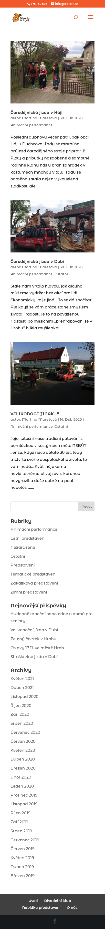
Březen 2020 (23, 768)
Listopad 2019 (24, 804)
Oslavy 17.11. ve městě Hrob (37, 648)
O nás (72, 907)
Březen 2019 (22, 875)
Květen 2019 (22, 857)
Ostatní (61, 274)
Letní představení (27, 538)
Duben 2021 (22, 687)
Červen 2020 (23, 741)
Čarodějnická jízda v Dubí (37, 261)
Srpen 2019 (21, 831)
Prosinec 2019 (24, 795)
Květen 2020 (22, 750)
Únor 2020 (20, 777)
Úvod (33, 901)
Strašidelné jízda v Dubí (34, 656)
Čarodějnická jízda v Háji (36, 112)
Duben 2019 (22, 866)
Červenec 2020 (25, 732)
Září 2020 (19, 714)
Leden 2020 (22, 786)
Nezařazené (22, 547)
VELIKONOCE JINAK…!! (34, 414)
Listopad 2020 (24, 696)
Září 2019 (19, 822)
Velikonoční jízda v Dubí (34, 630)
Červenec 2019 (24, 840)
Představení (22, 565)
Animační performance (31, 125)
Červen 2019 (22, 848)
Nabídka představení (41, 907)
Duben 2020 (22, 759)
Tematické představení (33, 574)
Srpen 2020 (21, 723)
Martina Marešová (39, 118)
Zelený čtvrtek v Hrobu (33, 639)
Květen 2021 (22, 678)
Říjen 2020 (21, 705)
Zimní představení (28, 592)
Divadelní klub (57, 901)
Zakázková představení (34, 583)
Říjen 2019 (20, 813)
